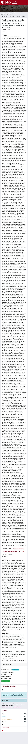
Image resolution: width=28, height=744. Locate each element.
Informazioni (6, 700)
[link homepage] (9, 3)
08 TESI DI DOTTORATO (8, 14)
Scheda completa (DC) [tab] (10, 551)
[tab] (19, 551)
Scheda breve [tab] (7, 548)
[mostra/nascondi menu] (26, 2)
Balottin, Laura (6, 29)
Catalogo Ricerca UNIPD (10, 13)
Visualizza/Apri (5, 681)
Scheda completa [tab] (18, 549)
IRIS (2, 13)
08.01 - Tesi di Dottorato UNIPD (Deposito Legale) (13, 16)
